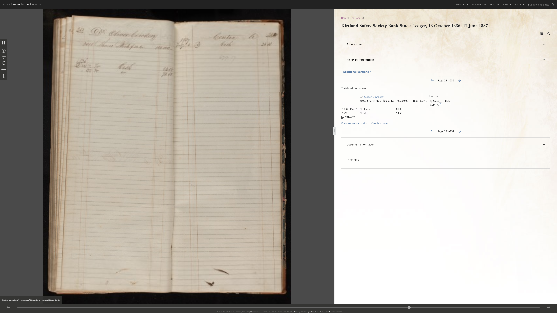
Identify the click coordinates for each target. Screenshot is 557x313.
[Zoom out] (3, 56)
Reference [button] (477, 4)
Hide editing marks (355, 88)
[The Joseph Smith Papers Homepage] (22, 5)
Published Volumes (538, 4)
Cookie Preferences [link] (334, 312)
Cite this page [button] (379, 123)
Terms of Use (268, 312)
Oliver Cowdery (373, 97)
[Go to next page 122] (548, 307)
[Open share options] (548, 33)
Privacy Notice (300, 312)
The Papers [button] (460, 4)
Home (344, 18)
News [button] (506, 4)
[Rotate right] (3, 63)
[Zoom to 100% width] (3, 69)
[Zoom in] (3, 51)
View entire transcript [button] (354, 123)
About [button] (518, 4)
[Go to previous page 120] (8, 307)
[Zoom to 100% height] (3, 76)
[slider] (278, 307)
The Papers (356, 18)
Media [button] (493, 4)
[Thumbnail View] (3, 43)
